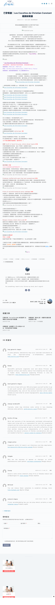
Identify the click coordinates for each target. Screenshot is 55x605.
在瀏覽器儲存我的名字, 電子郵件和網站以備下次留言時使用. (19, 541)
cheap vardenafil (14, 404)
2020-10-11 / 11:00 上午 (41, 470)
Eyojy (10, 365)
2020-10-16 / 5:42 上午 (41, 365)
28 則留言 (40, 321)
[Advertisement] (29, 580)
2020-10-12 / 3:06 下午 (41, 456)
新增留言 (7, 528)
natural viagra (13, 499)
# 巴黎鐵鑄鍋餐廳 (8, 261)
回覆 (51, 349)
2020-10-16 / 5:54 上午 (41, 349)
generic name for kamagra (33, 433)
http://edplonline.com (22, 374)
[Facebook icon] (26, 290)
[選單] (51, 3)
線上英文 (4, 586)
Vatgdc (10, 456)
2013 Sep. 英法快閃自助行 (31, 19)
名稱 (5, 523)
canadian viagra (13, 504)
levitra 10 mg (12, 418)
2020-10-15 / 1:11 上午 (41, 403)
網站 (39, 523)
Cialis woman (24, 475)
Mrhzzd (10, 484)
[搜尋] (49, 3)
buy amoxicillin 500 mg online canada (20, 447)
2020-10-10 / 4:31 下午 (41, 484)
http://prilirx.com (13, 356)
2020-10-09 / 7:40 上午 (41, 498)
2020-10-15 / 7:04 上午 (41, 383)
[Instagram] (44, 3)
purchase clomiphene (34, 461)
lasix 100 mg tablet (46, 392)
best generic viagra (15, 383)
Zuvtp (10, 470)
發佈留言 (6, 545)
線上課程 (4, 560)
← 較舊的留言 (7, 511)
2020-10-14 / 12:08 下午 (41, 418)
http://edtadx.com (13, 490)
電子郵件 (24, 523)
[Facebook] (42, 3)
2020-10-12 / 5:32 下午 (41, 441)
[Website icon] (29, 290)
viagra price (12, 442)
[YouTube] (46, 3)
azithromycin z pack (30, 409)
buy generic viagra (14, 349)
